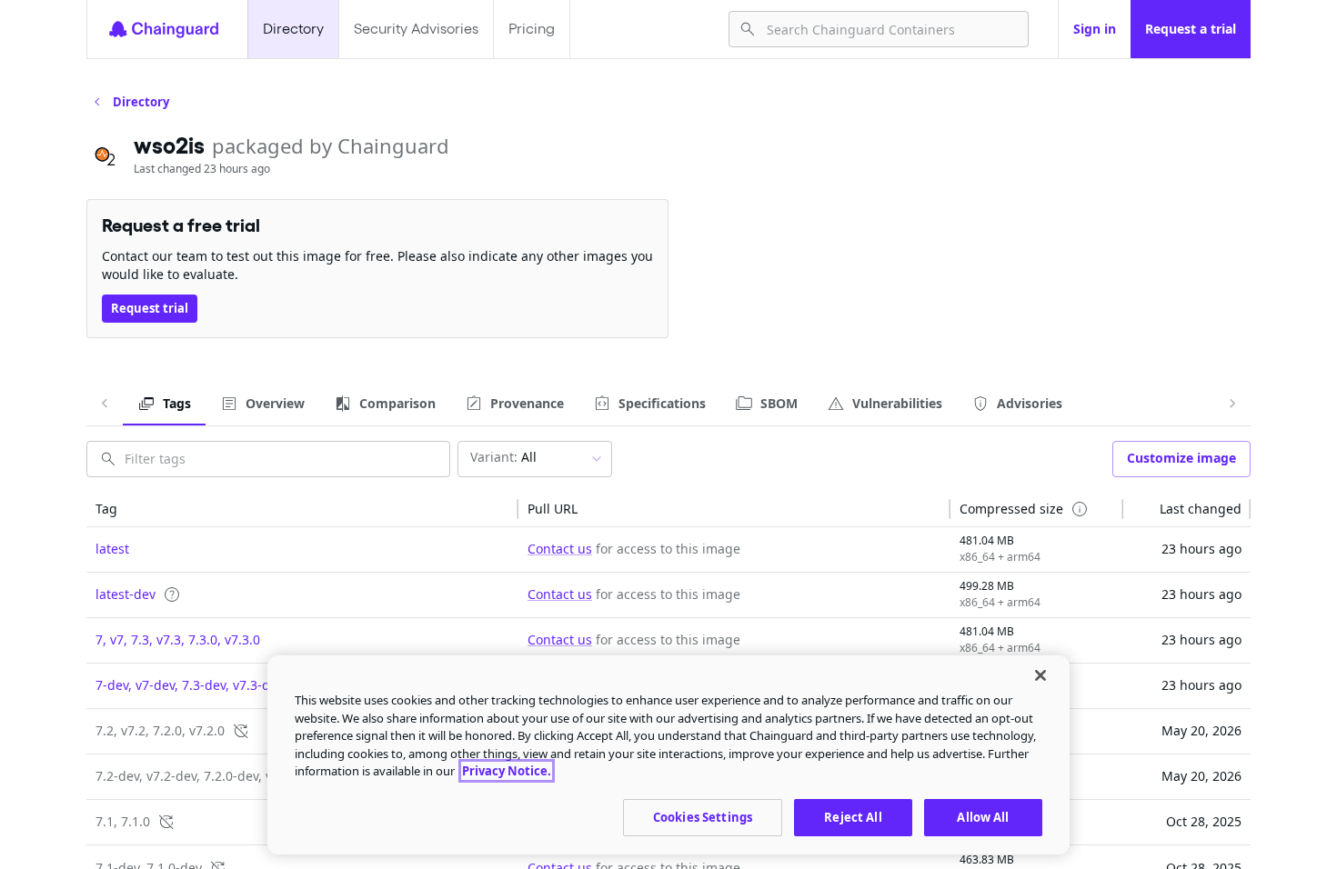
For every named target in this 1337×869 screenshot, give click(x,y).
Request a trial (1190, 28)
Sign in (1094, 28)
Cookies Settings (702, 816)
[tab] (164, 403)
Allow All (983, 816)
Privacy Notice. (506, 771)
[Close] (1040, 675)
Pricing (531, 28)
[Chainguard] (163, 29)
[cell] (302, 550)
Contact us (560, 548)
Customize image (1181, 457)
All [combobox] (503, 456)
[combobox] (889, 29)
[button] (302, 509)
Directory (293, 28)
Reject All (852, 816)
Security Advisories (416, 28)
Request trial (149, 308)
